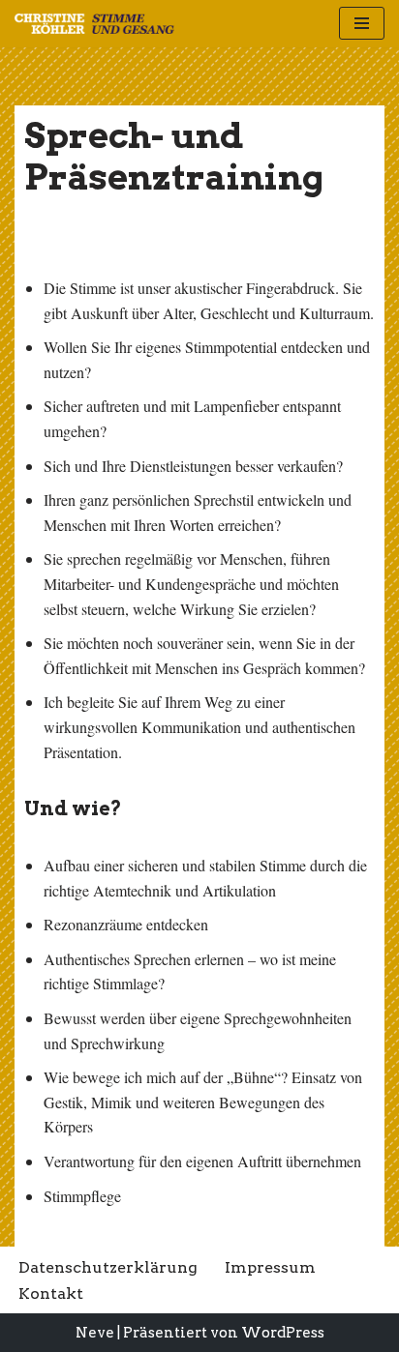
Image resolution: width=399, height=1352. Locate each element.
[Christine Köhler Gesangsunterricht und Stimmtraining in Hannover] (94, 24)
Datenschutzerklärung (108, 1267)
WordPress (282, 1332)
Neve (95, 1332)
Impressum (270, 1267)
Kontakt (50, 1293)
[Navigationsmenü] (361, 23)
